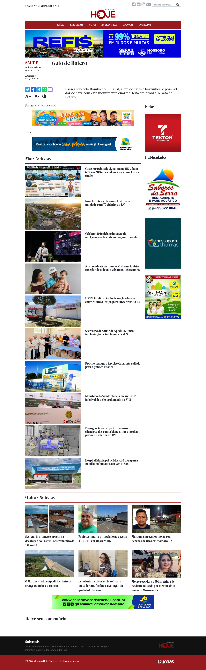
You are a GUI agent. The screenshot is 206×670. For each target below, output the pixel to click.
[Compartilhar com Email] (50, 89)
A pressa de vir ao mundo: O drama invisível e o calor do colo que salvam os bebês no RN (112, 268)
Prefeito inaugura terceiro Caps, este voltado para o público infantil (112, 365)
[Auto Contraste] (44, 96)
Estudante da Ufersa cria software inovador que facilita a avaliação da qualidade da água (100, 586)
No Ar (92, 24)
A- (36, 96)
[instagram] (144, 4)
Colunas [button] (128, 24)
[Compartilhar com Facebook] (33, 89)
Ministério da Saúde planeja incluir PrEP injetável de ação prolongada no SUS (110, 398)
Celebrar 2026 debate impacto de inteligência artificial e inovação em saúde (111, 235)
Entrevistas (109, 24)
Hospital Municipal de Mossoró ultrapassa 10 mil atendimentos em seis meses (111, 462)
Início (60, 24)
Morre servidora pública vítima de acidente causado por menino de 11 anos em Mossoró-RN (153, 586)
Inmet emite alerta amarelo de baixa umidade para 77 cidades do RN (107, 203)
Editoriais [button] (76, 24)
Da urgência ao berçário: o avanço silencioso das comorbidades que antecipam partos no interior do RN (112, 431)
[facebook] (134, 4)
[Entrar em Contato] (149, 4)
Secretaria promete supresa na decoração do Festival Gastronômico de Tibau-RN (49, 541)
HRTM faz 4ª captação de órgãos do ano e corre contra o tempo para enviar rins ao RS (112, 300)
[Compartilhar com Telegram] (38, 89)
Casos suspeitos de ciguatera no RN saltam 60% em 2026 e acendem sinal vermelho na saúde (112, 172)
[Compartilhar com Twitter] (27, 89)
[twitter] (139, 4)
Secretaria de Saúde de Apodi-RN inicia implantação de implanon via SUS (109, 332)
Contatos (145, 24)
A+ (28, 96)
